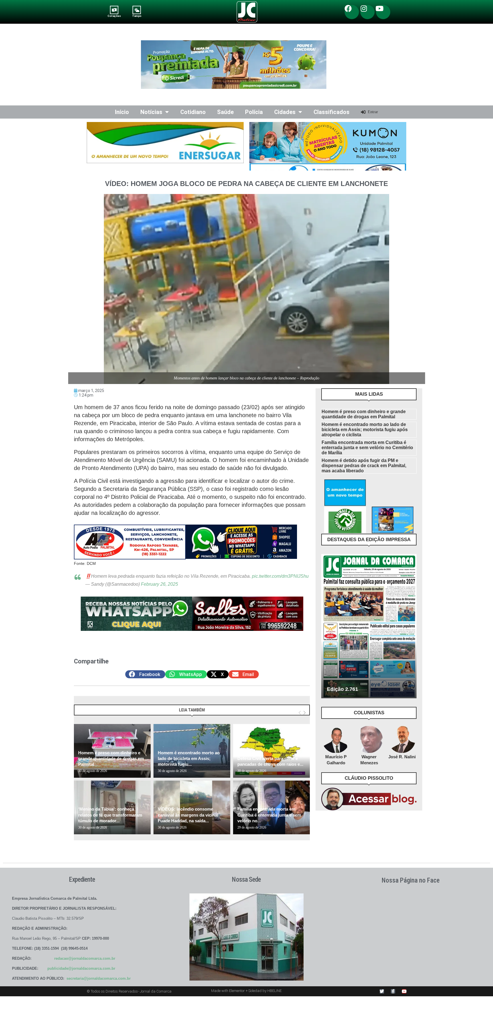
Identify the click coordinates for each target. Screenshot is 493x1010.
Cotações (114, 15)
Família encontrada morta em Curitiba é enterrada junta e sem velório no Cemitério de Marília (367, 447)
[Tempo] (137, 10)
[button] (145, 674)
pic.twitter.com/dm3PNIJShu (280, 576)
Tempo (136, 15)
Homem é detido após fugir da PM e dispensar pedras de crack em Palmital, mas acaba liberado (364, 465)
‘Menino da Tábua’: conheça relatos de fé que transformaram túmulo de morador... (110, 815)
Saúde (225, 112)
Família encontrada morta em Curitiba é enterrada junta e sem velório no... (269, 815)
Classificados (331, 112)
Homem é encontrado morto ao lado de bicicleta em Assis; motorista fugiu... (189, 758)
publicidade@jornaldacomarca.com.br (81, 968)
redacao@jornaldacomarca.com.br (84, 958)
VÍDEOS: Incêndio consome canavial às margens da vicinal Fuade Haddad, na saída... (188, 815)
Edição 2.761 (342, 689)
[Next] (304, 712)
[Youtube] (383, 12)
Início (122, 112)
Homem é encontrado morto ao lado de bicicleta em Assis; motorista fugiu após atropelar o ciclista (365, 429)
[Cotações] (114, 10)
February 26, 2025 (159, 584)
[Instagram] (367, 12)
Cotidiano (193, 112)
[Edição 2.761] (369, 626)
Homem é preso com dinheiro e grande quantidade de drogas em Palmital (111, 758)
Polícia (254, 112)
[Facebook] (352, 12)
